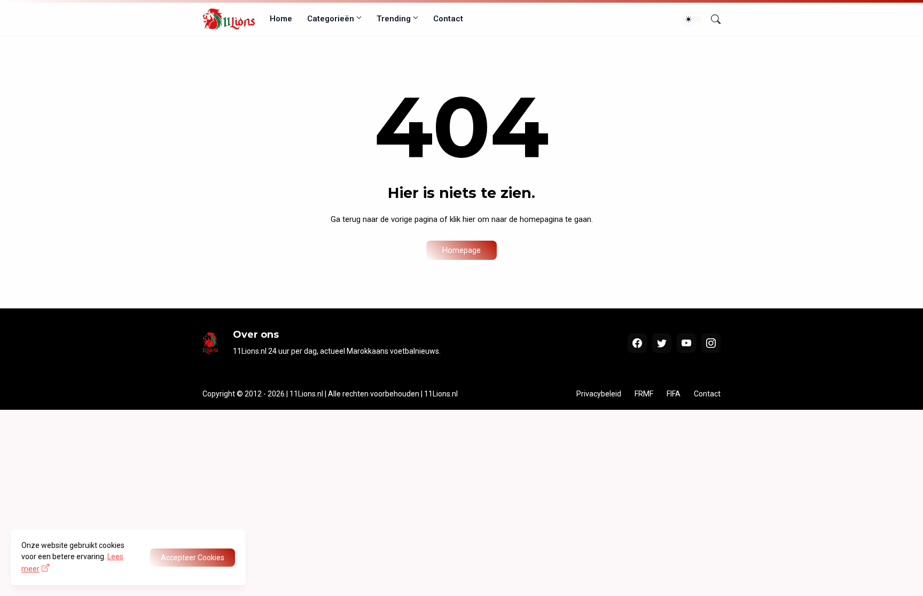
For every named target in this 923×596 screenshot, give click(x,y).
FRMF (644, 394)
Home (281, 18)
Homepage (461, 250)
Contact (448, 18)
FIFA (673, 394)
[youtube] (686, 343)
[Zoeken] (711, 19)
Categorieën (330, 18)
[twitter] (661, 343)
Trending (394, 18)
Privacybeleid (598, 394)
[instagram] (711, 343)
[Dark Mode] (692, 19)
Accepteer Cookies (192, 557)
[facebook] (637, 343)
